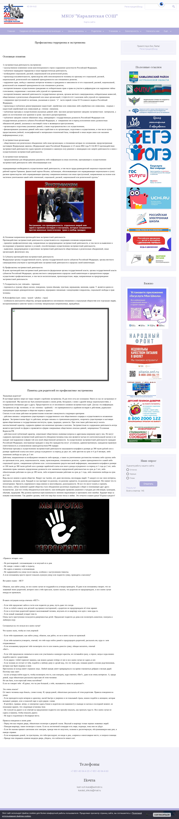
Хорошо (133, 474)
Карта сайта (89, 22)
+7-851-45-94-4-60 (28, 6)
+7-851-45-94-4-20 (80, 771)
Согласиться (161, 815)
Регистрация (130, 7)
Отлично (133, 470)
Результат (131, 488)
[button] (161, 5)
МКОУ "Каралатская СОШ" (89, 15)
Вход (140, 7)
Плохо (132, 478)
